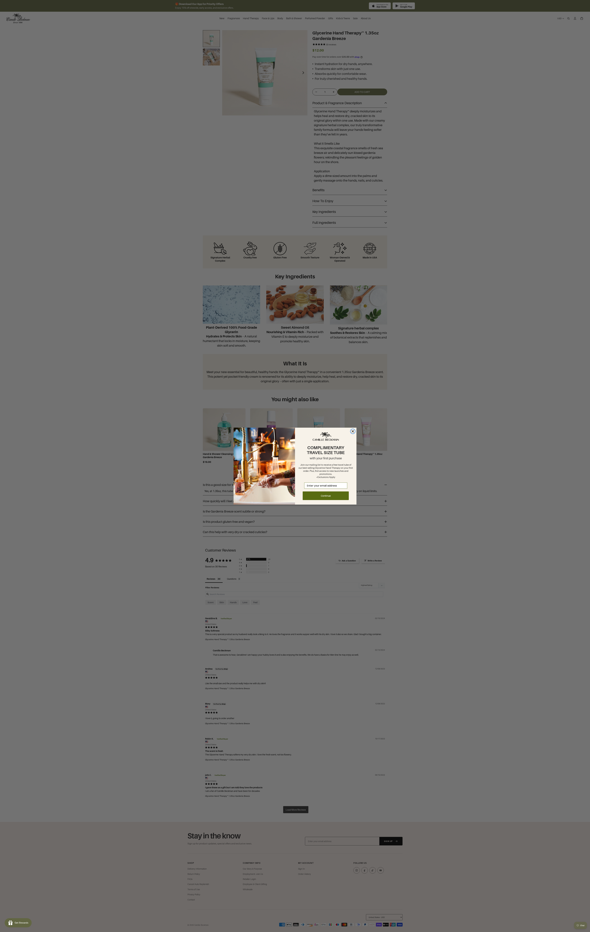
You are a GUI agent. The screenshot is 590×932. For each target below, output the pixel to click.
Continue (326, 495)
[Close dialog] (352, 431)
